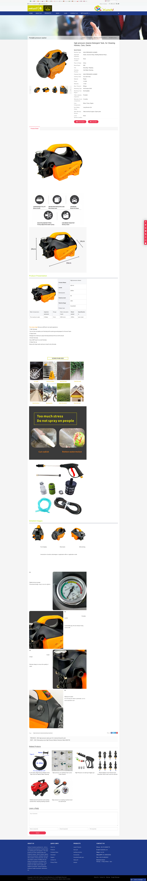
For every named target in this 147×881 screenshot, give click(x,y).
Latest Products (77, 847)
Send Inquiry (81, 121)
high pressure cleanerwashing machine (42, 733)
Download (53, 854)
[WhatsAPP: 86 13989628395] (145, 237)
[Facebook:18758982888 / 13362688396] (145, 221)
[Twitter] (111, 4)
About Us (53, 847)
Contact (105, 3)
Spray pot (76, 859)
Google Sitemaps (115, 877)
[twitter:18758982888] (145, 224)
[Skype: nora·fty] (145, 233)
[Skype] (117, 4)
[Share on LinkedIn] (115, 733)
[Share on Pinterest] (117, 733)
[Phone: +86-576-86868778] (145, 230)
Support (52, 857)
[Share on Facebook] (111, 733)
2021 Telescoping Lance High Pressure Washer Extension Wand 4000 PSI (52, 740)
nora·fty (102, 852)
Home (31, 13)
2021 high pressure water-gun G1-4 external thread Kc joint (51, 738)
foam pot (76, 849)
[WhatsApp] (115, 4)
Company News (54, 852)
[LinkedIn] (113, 4)
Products (53, 849)
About (101, 3)
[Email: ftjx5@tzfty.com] (145, 240)
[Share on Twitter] (113, 733)
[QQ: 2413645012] (145, 243)
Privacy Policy (54, 862)
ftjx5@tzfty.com (43, 3)
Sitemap (108, 877)
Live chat (94, 121)
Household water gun (79, 857)
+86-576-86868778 (33, 3)
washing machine (78, 852)
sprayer (75, 862)
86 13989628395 (106, 854)
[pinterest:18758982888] (145, 227)
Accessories (76, 854)
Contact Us (53, 859)
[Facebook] (109, 4)
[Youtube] (118, 4)
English (108, 1)
